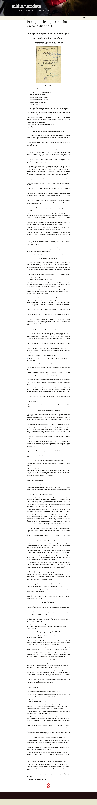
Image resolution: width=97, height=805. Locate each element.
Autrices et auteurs (16, 18)
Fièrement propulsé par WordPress (48, 802)
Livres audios (31, 18)
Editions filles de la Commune (43, 18)
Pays (24, 18)
